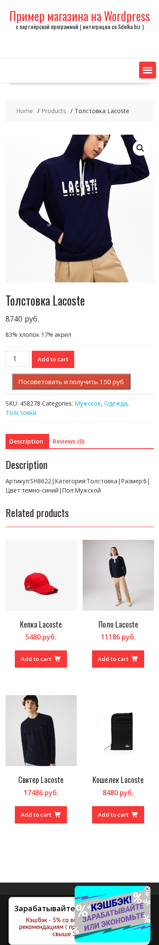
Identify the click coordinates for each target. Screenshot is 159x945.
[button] (147, 70)
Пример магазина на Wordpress (79, 15)
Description (26, 441)
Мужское (88, 403)
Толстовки (21, 413)
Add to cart (53, 359)
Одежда (115, 403)
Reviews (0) (68, 441)
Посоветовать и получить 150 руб (71, 381)
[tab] (26, 441)
